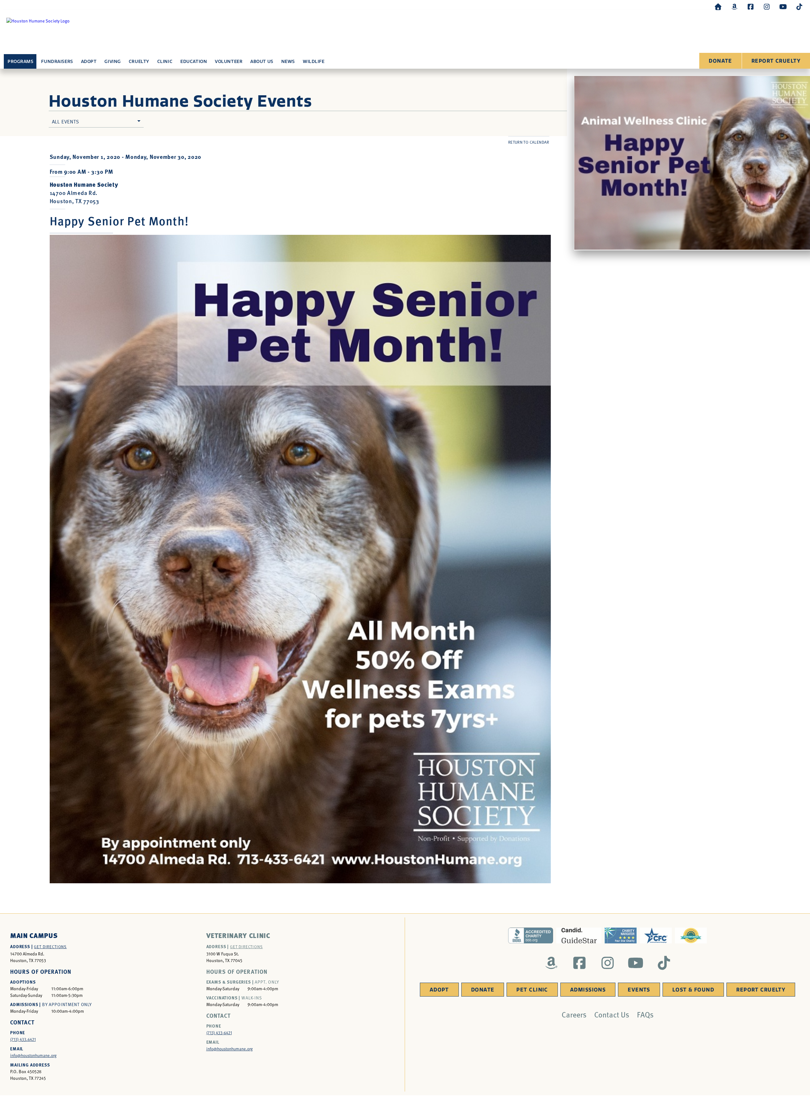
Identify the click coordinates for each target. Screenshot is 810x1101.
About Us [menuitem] (261, 61)
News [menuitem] (288, 61)
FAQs (645, 1014)
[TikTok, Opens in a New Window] (799, 6)
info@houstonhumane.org (33, 1055)
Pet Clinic (532, 990)
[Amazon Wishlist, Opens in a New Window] (734, 6)
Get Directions (50, 946)
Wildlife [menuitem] (313, 61)
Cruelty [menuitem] (139, 61)
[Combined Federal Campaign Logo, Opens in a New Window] (656, 935)
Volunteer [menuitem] (228, 61)
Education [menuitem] (193, 61)
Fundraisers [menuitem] (57, 61)
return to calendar (528, 142)
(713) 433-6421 (219, 1032)
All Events (65, 121)
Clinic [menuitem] (164, 61)
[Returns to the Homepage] (718, 6)
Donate (720, 61)
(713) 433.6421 (23, 1039)
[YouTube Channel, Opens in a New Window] (783, 6)
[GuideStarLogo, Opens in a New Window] (578, 935)
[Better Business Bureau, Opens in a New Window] (530, 935)
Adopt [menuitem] (89, 61)
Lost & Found (693, 990)
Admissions (588, 990)
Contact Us (611, 1014)
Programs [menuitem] (20, 61)
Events (639, 990)
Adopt (439, 990)
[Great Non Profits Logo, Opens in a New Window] (691, 935)
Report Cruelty (776, 61)
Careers (574, 1014)
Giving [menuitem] (112, 61)
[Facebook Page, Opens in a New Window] (751, 6)
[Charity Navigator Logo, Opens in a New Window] (621, 935)
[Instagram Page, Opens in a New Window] (767, 6)
